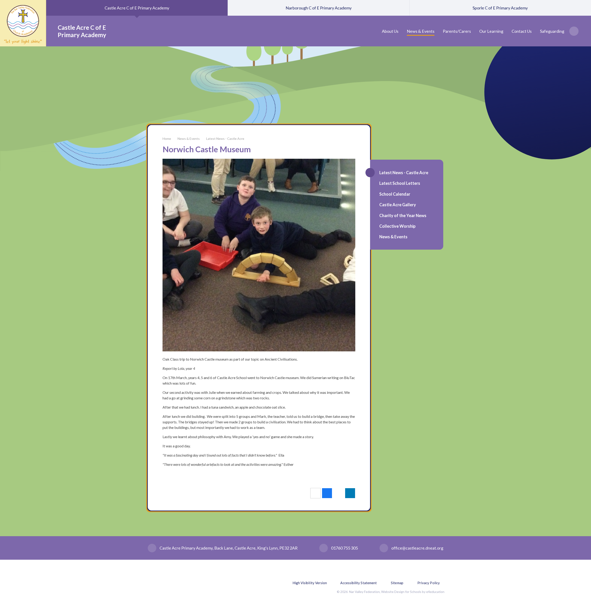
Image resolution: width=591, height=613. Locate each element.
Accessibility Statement (358, 583)
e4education (435, 592)
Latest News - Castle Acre (225, 139)
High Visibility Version (309, 583)
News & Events (189, 139)
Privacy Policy (428, 583)
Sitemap (397, 583)
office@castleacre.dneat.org (417, 547)
